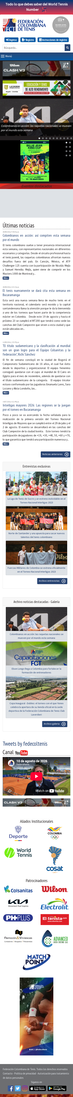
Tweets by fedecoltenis (25, 743)
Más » (6, 278)
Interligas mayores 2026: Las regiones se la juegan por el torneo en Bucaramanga (36, 407)
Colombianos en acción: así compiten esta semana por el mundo (36, 237)
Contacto (8, 1073)
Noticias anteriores (52, 454)
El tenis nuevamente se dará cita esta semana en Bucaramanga (36, 292)
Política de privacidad (25, 1073)
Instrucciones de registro (54, 40)
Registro (29, 40)
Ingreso (13, 40)
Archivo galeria (52, 723)
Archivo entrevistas (49, 581)
